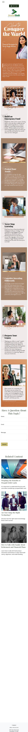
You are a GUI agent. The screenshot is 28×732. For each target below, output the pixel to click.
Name (2, 416)
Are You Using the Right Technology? (10, 513)
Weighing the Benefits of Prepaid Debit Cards (10, 481)
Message (3, 432)
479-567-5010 (15, 727)
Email (2, 424)
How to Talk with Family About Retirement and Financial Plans (13, 546)
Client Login (14, 6)
